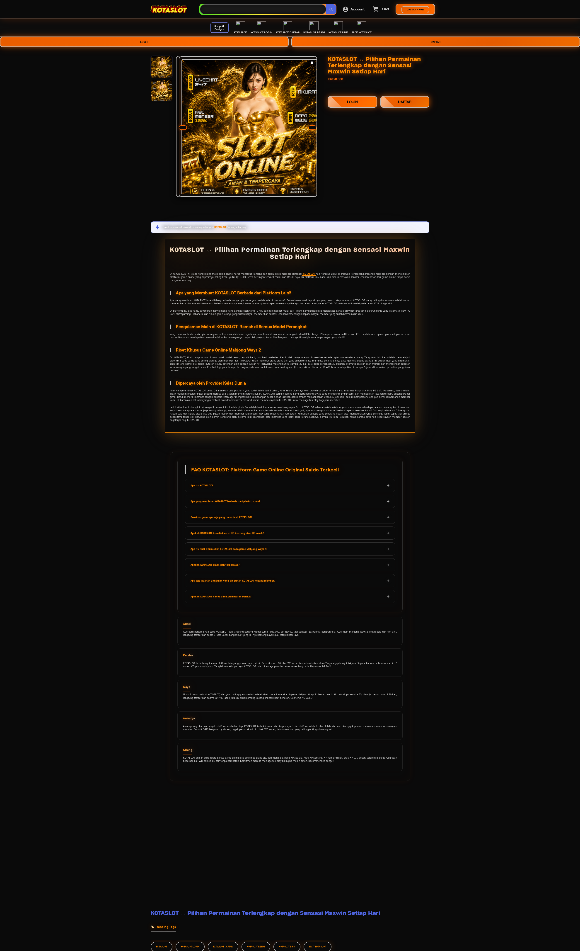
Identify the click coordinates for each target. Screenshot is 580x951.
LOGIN (144, 42)
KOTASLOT (309, 273)
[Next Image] (312, 127)
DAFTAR (435, 42)
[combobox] (263, 9)
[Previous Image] (183, 127)
